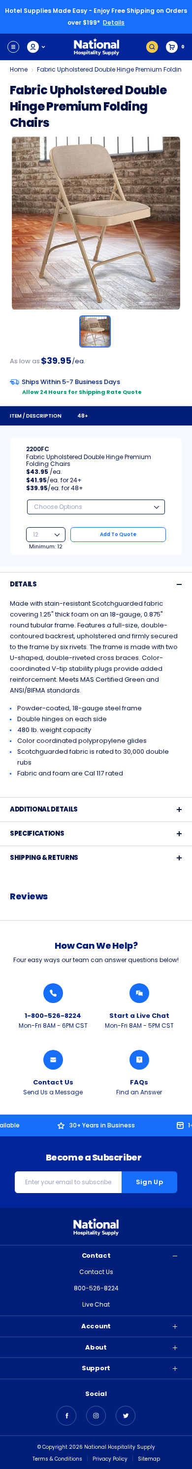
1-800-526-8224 (53, 1015)
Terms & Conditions (57, 1459)
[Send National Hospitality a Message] (53, 1060)
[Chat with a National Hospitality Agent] (139, 993)
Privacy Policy (110, 1459)
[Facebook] (66, 1416)
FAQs (139, 1082)
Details (114, 22)
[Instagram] (96, 1416)
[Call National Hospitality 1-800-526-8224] (53, 993)
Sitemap (149, 1459)
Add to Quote (118, 534)
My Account (36, 47)
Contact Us (53, 1082)
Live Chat (96, 1304)
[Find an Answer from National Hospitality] (139, 1060)
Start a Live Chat (139, 1015)
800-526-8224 (96, 1288)
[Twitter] (125, 1416)
